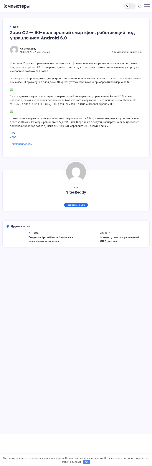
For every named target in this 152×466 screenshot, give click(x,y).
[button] (130, 6)
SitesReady (30, 48)
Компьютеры (16, 6)
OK (87, 461)
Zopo (13, 136)
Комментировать (21, 144)
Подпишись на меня (76, 205)
